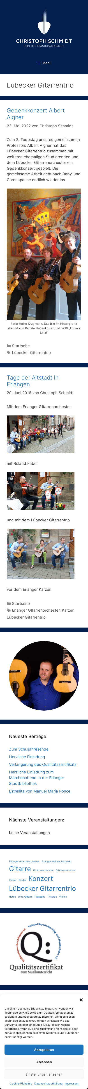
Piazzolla (40, 896)
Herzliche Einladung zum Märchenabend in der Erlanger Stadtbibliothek (36, 778)
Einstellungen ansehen (44, 1074)
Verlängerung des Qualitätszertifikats (42, 764)
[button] (81, 1000)
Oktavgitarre (25, 896)
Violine (63, 896)
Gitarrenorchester (66, 870)
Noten (12, 896)
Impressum (71, 1083)
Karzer (67, 610)
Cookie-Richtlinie (21, 1083)
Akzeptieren (44, 1049)
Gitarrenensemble (43, 870)
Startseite (21, 346)
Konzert (40, 879)
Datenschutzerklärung (48, 1083)
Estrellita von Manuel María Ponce (39, 791)
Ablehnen (44, 1062)
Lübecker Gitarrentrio (31, 352)
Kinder (22, 880)
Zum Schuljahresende (29, 749)
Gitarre (20, 869)
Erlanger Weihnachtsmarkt (56, 861)
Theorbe (52, 896)
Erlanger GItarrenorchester (36, 610)
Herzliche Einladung (27, 757)
